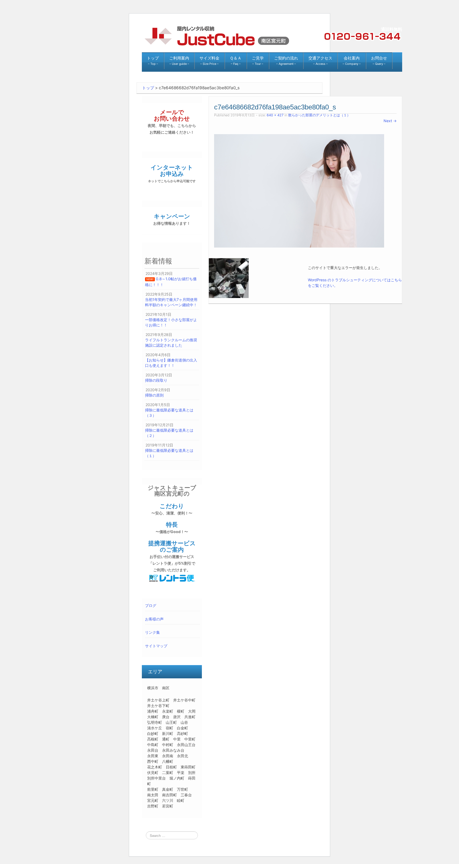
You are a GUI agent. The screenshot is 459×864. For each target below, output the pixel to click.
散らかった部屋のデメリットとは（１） (319, 115)
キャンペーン (171, 219)
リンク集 (152, 632)
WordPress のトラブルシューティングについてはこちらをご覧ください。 (355, 283)
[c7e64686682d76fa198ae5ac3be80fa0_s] (299, 190)
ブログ (150, 605)
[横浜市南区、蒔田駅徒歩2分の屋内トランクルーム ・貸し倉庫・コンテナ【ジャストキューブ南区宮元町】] (216, 35)
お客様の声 (154, 619)
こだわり (171, 509)
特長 (172, 527)
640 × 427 (275, 115)
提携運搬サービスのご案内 (172, 556)
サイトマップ (156, 646)
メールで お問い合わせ (172, 121)
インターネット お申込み (172, 173)
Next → (390, 120)
